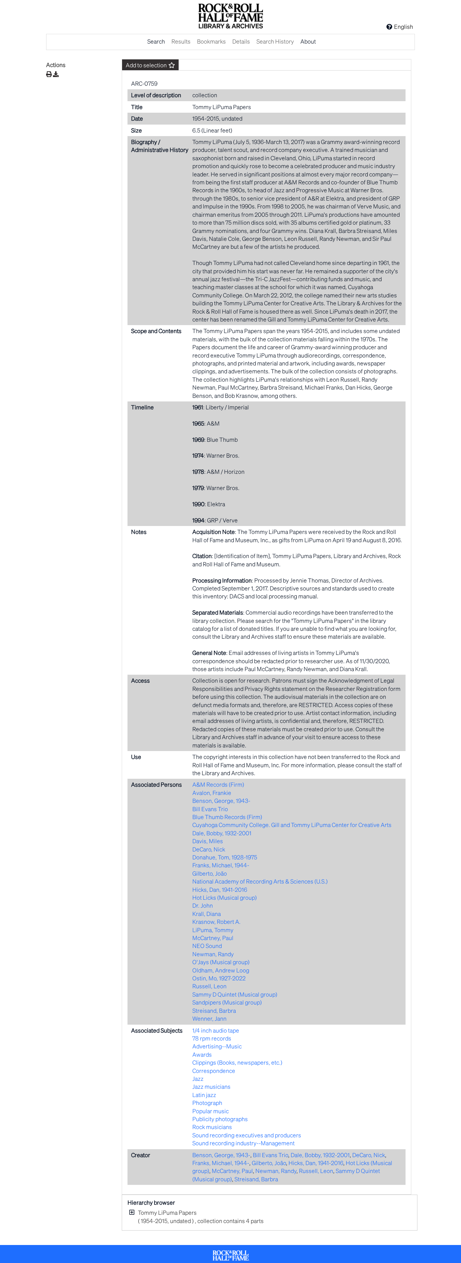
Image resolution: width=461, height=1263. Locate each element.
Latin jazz (204, 1094)
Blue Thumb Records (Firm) (227, 817)
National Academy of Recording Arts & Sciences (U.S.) (260, 881)
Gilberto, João (209, 873)
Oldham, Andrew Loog (220, 970)
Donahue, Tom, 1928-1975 (224, 857)
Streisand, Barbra (214, 1010)
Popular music (210, 1111)
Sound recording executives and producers (246, 1135)
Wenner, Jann (209, 1018)
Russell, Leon (209, 986)
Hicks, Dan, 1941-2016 (219, 889)
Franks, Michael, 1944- (220, 865)
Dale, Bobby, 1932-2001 (221, 833)
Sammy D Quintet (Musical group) (234, 994)
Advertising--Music (217, 1046)
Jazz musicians (211, 1086)
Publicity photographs (220, 1119)
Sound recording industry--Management (243, 1143)
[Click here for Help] (389, 27)
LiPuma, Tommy (212, 930)
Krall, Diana (206, 913)
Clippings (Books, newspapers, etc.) (237, 1062)
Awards (202, 1054)
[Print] (49, 74)
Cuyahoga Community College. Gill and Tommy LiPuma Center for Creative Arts (291, 824)
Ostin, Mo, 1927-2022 (219, 978)
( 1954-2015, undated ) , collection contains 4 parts (201, 1216)
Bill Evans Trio (210, 809)
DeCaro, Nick (208, 849)
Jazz (197, 1078)
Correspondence (213, 1070)
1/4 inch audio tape (215, 1030)
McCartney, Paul (212, 937)
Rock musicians (212, 1127)
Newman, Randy (213, 954)
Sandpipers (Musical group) (227, 1002)
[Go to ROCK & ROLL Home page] (230, 17)
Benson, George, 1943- (221, 800)
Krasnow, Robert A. (216, 921)
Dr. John (202, 905)
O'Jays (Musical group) (221, 962)
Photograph (207, 1102)
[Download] (56, 74)
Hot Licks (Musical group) (224, 897)
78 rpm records (211, 1038)
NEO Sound (207, 945)
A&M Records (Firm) (218, 784)
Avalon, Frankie (211, 792)
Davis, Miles (207, 841)
